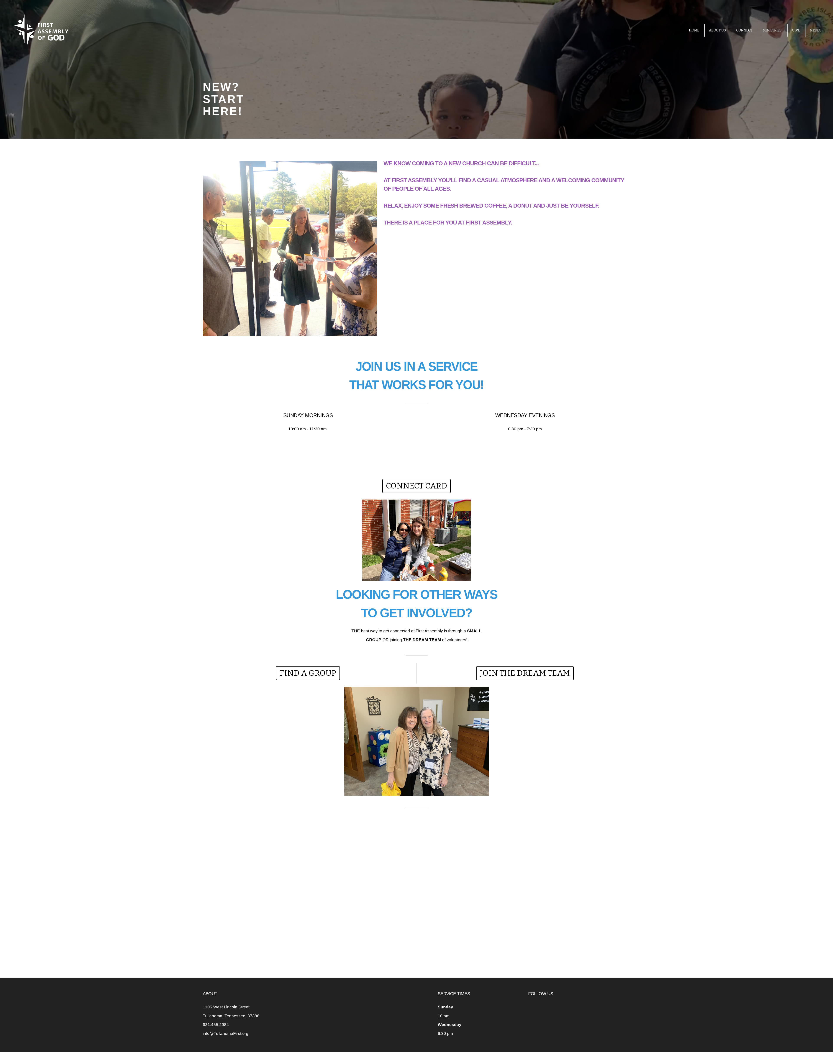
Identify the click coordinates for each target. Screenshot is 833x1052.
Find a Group (308, 673)
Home (694, 30)
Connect (744, 30)
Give (796, 30)
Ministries (772, 30)
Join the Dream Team (525, 673)
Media (815, 30)
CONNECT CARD (416, 486)
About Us (717, 30)
